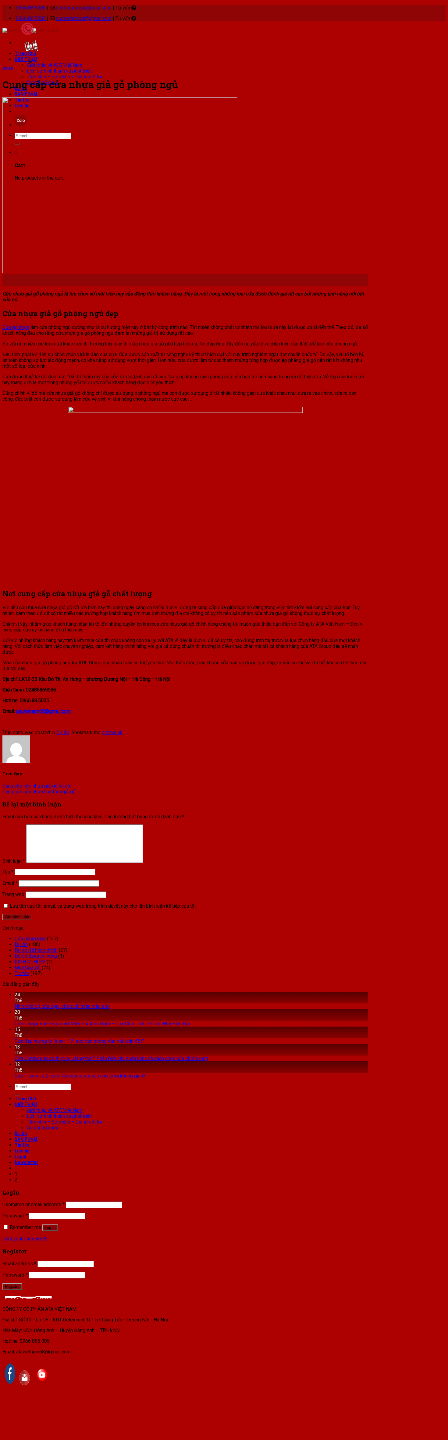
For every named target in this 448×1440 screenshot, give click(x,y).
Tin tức (22, 973)
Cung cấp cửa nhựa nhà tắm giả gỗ (39, 792)
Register (12, 1286)
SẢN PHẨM (26, 94)
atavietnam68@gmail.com (43, 711)
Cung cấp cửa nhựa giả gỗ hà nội (36, 786)
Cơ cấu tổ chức (43, 1128)
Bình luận (13, 861)
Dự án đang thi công (36, 956)
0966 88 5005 (31, 8)
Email (9, 883)
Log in (50, 1227)
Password (15, 1216)
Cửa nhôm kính (30, 939)
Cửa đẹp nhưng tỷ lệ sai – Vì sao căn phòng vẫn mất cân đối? (79, 1041)
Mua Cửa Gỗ (28, 967)
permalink (112, 732)
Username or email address (33, 1204)
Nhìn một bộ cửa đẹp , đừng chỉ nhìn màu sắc (62, 1006)
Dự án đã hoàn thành (36, 950)
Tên (7, 872)
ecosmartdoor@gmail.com (84, 8)
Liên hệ (22, 1151)
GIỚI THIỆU (26, 1104)
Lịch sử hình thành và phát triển (59, 71)
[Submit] (17, 1094)
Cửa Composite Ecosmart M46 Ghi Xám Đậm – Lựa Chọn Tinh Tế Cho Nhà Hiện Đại (102, 1024)
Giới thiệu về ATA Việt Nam (54, 65)
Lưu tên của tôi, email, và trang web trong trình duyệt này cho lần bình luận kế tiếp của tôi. (103, 906)
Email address (19, 1264)
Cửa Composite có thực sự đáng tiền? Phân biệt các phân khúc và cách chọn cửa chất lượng (111, 1058)
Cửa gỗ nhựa (15, 327)
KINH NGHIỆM (30, 962)
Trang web (13, 894)
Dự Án (7, 68)
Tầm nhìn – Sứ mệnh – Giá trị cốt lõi (64, 77)
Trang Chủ (25, 1099)
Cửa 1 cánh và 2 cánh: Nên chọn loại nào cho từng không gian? (80, 1076)
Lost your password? (25, 1239)
